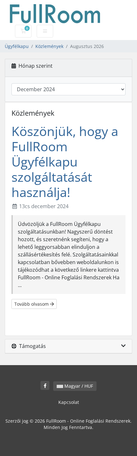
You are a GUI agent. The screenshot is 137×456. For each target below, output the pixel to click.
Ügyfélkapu (17, 46)
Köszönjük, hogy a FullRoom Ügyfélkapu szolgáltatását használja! (64, 161)
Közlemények (49, 46)
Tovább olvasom (32, 304)
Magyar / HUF (78, 386)
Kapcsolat (68, 402)
